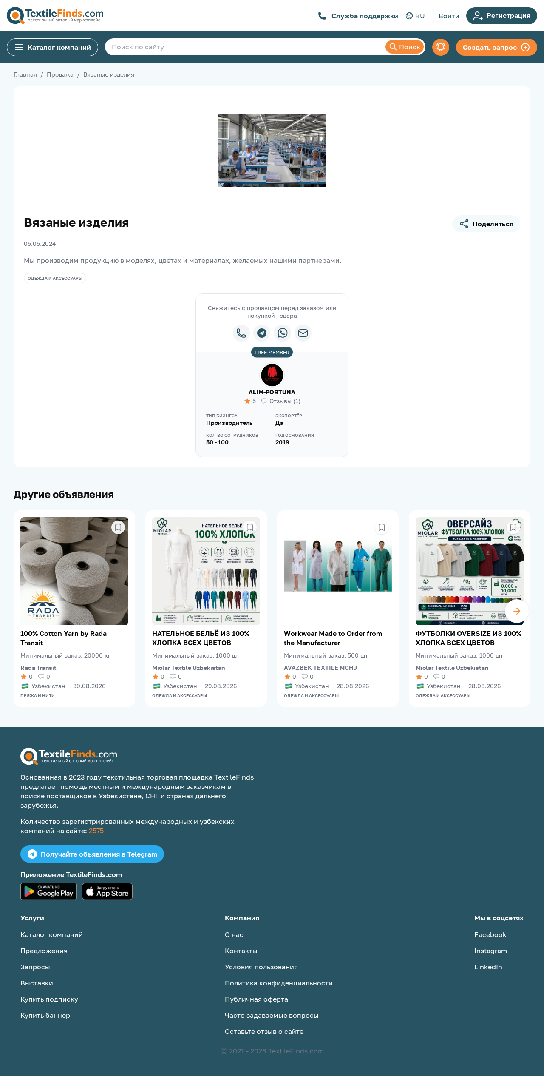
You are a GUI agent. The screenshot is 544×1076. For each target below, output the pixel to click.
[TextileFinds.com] (55, 16)
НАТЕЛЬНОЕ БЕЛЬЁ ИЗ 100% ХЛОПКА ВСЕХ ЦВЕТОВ (200, 638)
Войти (449, 15)
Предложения (44, 950)
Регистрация (508, 15)
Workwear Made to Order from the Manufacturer (333, 638)
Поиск (409, 47)
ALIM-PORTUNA (272, 392)
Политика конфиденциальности (279, 983)
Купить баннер (45, 1015)
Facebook (490, 934)
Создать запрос (490, 47)
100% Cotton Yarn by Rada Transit (63, 638)
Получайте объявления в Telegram (99, 854)
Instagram (490, 950)
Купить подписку (49, 999)
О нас (234, 934)
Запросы (35, 966)
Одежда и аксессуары (55, 278)
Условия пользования (261, 966)
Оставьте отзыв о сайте (264, 1031)
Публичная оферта (256, 999)
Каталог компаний (59, 47)
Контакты (241, 950)
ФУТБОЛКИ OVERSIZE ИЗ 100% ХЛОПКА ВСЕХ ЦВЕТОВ (468, 638)
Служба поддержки (365, 15)
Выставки (36, 983)
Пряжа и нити (37, 695)
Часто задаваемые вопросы (272, 1015)
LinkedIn (488, 966)
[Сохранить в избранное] (118, 527)
